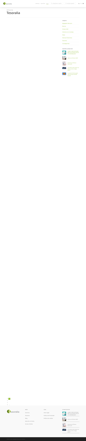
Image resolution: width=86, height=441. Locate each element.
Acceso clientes (29, 424)
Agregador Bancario (12, 103)
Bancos (9, 185)
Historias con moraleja (67, 32)
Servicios (27, 412)
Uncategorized (11, 26)
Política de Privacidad (49, 415)
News (63, 35)
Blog (26, 418)
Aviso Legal (46, 412)
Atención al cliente (29, 421)
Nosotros (27, 415)
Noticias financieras (67, 37)
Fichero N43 (10, 67)
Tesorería (10, 143)
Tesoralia (10, 64)
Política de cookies (48, 418)
